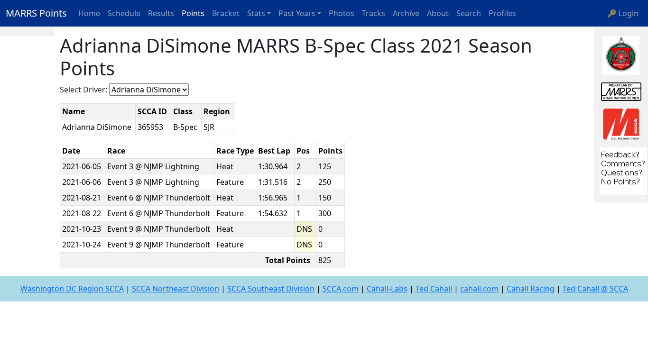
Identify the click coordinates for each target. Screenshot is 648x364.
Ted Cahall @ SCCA (595, 288)
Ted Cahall (434, 288)
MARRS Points (36, 13)
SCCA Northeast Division (175, 288)
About (438, 13)
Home (89, 13)
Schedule (124, 13)
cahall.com (479, 288)
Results (161, 13)
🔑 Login (623, 13)
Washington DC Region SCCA (72, 288)
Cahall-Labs (387, 288)
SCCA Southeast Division (271, 288)
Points (193, 13)
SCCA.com (341, 288)
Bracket (226, 13)
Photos (341, 13)
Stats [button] (256, 13)
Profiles (502, 13)
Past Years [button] (296, 13)
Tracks (373, 13)
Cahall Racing (531, 288)
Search (468, 13)
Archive (406, 13)
